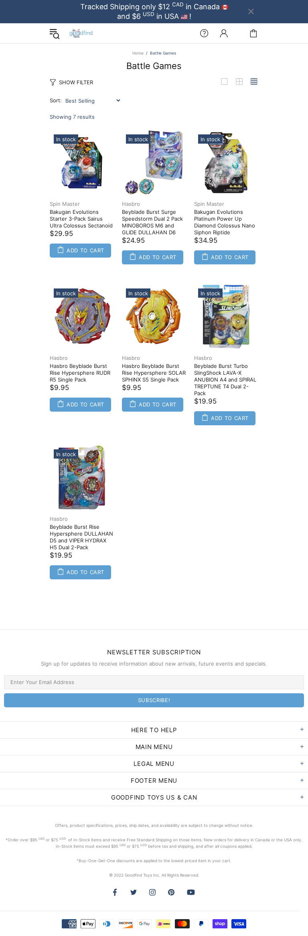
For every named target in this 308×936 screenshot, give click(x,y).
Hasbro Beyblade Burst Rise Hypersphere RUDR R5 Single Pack (80, 373)
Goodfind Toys (81, 33)
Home (138, 53)
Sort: (56, 100)
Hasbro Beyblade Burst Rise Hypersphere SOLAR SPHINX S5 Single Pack (154, 373)
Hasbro (131, 204)
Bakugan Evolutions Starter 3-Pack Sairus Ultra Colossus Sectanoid (81, 219)
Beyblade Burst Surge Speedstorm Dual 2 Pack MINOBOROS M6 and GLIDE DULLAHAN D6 (152, 222)
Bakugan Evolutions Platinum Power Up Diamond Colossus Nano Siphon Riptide (224, 222)
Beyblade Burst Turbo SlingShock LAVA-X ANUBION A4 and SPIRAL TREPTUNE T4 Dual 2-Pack (225, 379)
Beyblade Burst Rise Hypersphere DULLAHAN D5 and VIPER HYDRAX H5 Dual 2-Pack (81, 537)
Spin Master (65, 204)
